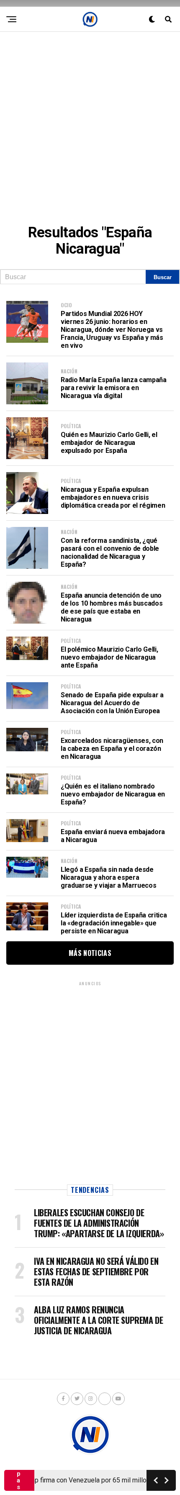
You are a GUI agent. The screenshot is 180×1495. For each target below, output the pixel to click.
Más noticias (90, 953)
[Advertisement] (90, 122)
